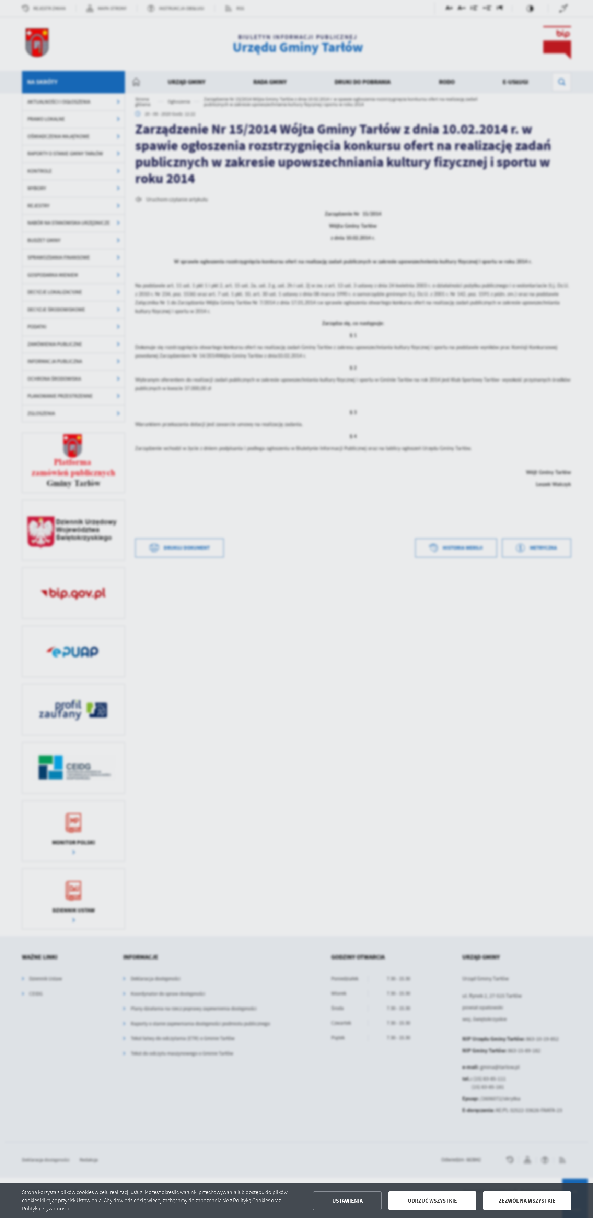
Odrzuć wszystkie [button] (432, 1200)
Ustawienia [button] (347, 1200)
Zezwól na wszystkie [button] (527, 1200)
